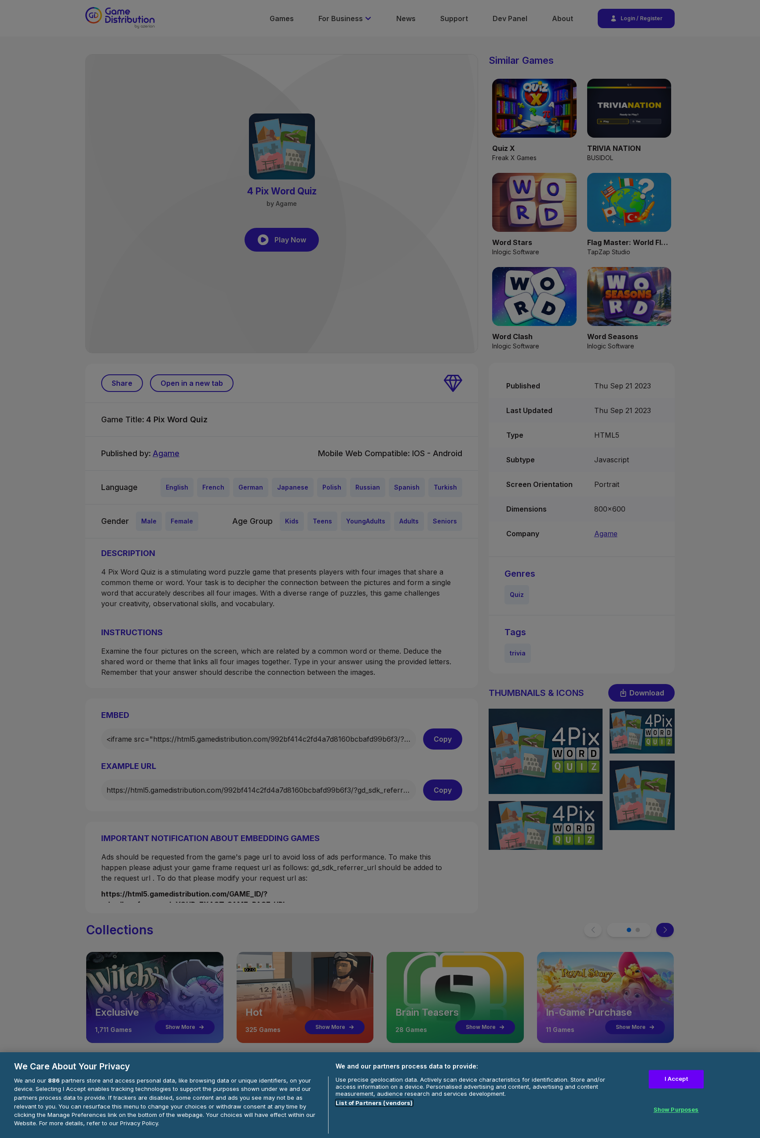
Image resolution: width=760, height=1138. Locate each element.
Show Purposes (676, 1109)
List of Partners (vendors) (374, 1102)
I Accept (676, 1079)
